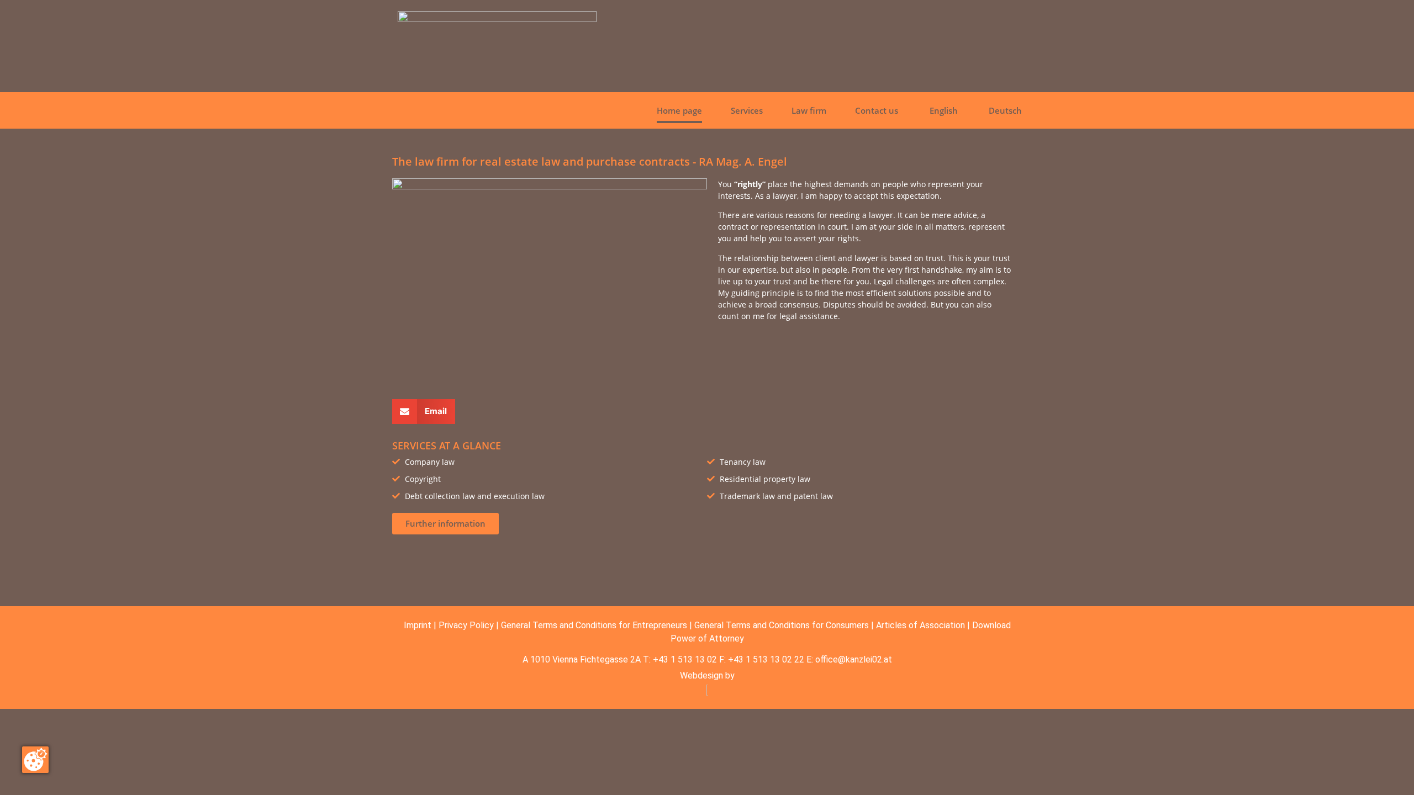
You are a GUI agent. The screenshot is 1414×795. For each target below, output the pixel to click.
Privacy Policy (466, 625)
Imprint (417, 625)
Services (747, 110)
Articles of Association (920, 625)
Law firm (809, 110)
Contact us (876, 110)
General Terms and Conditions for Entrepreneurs (594, 625)
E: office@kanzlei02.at (849, 659)
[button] (423, 411)
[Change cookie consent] (35, 759)
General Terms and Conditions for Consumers (781, 625)
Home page (679, 110)
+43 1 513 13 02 (685, 659)
